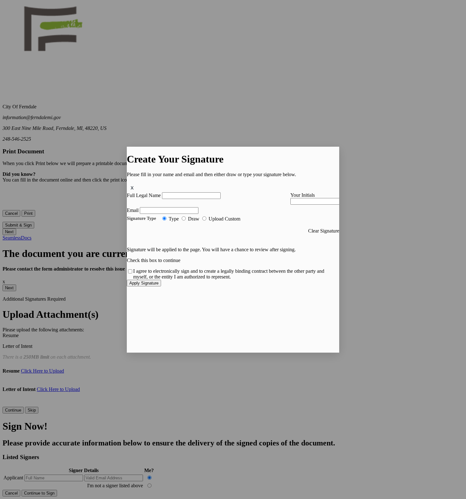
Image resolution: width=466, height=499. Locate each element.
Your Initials (302, 195)
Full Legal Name (144, 195)
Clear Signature (323, 231)
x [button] (132, 187)
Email (133, 210)
